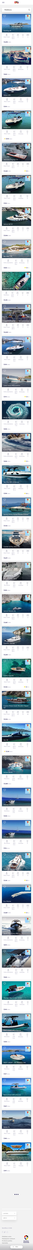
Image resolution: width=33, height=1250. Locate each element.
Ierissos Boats (8, 772)
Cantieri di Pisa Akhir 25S (12, 547)
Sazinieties (5, 1243)
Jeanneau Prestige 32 (11, 160)
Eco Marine (7, 901)
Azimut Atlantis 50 (10, 611)
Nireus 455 (7, 95)
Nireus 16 (6, 1127)
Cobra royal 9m (9, 676)
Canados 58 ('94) (9, 643)
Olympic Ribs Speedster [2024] (14, 966)
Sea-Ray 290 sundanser (11, 482)
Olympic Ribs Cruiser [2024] (13, 998)
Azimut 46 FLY (8, 224)
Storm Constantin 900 (11, 933)
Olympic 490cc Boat (10, 579)
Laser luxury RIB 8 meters (12, 385)
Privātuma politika (7, 1241)
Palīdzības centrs (6, 1236)
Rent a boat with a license (12, 1030)
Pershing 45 (7, 31)
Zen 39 (6, 740)
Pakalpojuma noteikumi (8, 1238)
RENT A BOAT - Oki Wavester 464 (15, 1062)
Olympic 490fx (8, 837)
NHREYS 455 (8, 353)
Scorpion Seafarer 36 (10, 289)
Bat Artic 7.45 (8, 256)
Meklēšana (8, 10)
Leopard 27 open (9, 321)
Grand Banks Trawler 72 (11, 869)
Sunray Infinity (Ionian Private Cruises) (16, 514)
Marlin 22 (6, 417)
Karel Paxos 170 (9, 1159)
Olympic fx (7, 804)
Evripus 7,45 (7, 450)
